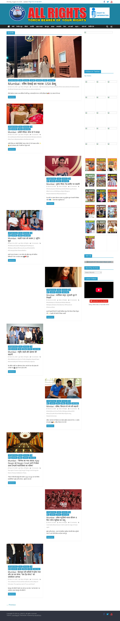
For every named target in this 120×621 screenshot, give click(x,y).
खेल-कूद (47, 26)
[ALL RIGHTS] (9, 26)
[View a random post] (111, 26)
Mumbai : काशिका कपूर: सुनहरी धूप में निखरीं (61, 296)
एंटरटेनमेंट (39, 80)
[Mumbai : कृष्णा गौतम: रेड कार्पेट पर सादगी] (63, 157)
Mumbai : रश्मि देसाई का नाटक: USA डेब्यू (32, 84)
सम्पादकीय (58, 26)
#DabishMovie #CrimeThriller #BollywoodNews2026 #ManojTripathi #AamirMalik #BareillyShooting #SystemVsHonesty (60, 413)
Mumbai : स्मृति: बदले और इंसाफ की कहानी (22, 353)
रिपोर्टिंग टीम (91, 26)
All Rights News (13, 80)
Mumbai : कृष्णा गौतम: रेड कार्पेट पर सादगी (63, 184)
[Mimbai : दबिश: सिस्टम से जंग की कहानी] (63, 379)
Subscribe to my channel (99, 301)
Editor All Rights (24, 87)
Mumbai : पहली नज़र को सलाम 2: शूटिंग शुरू (24, 239)
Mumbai (26, 80)
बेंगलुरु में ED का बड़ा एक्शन (35, 2)
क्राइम (52, 26)
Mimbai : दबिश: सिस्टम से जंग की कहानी (62, 406)
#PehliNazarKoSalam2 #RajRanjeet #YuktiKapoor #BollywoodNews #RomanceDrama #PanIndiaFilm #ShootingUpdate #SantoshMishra (21, 248)
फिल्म (64, 26)
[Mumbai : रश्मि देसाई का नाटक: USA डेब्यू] (44, 37)
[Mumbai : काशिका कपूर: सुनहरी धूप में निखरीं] (63, 268)
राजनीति (32, 26)
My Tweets (87, 76)
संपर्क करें (84, 26)
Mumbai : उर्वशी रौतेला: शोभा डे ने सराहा (24, 132)
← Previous (11, 605)
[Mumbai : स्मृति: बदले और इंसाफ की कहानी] (25, 325)
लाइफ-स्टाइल (39, 26)
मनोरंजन (45, 80)
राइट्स (76, 26)
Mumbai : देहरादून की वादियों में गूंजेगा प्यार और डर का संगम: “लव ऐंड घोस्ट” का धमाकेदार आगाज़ (24, 574)
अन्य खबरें (70, 26)
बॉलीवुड (24, 349)
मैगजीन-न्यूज (19, 26)
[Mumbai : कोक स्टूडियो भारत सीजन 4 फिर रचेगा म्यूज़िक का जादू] (63, 490)
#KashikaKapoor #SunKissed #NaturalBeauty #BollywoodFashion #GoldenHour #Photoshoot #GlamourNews (59, 305)
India (20, 80)
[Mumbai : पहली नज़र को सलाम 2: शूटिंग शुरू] (25, 211)
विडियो (26, 26)
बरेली (13, 26)
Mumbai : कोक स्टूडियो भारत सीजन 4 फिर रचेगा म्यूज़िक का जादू (61, 518)
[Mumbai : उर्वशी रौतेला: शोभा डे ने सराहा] (25, 105)
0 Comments (34, 87)
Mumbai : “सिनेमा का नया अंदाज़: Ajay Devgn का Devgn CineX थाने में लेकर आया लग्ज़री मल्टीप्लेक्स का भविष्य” (23, 463)
